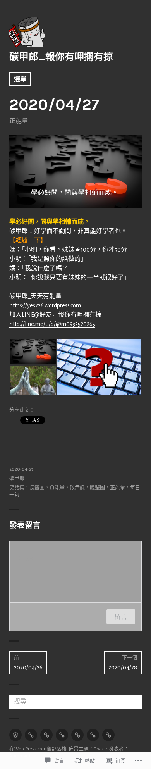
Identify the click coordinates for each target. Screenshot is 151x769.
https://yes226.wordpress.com (45, 305)
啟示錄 (77, 487)
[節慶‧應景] (46, 735)
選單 (20, 79)
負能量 (57, 487)
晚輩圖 (97, 487)
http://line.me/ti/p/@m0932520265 (52, 324)
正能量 (18, 121)
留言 (121, 617)
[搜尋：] (75, 701)
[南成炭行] (108, 735)
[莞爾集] (62, 735)
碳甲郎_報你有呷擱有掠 (61, 56)
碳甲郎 (16, 478)
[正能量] (31, 735)
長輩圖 (37, 487)
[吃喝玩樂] (77, 735)
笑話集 (16, 487)
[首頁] (15, 735)
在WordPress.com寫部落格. (38, 749)
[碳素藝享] (93, 735)
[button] (32, 351)
